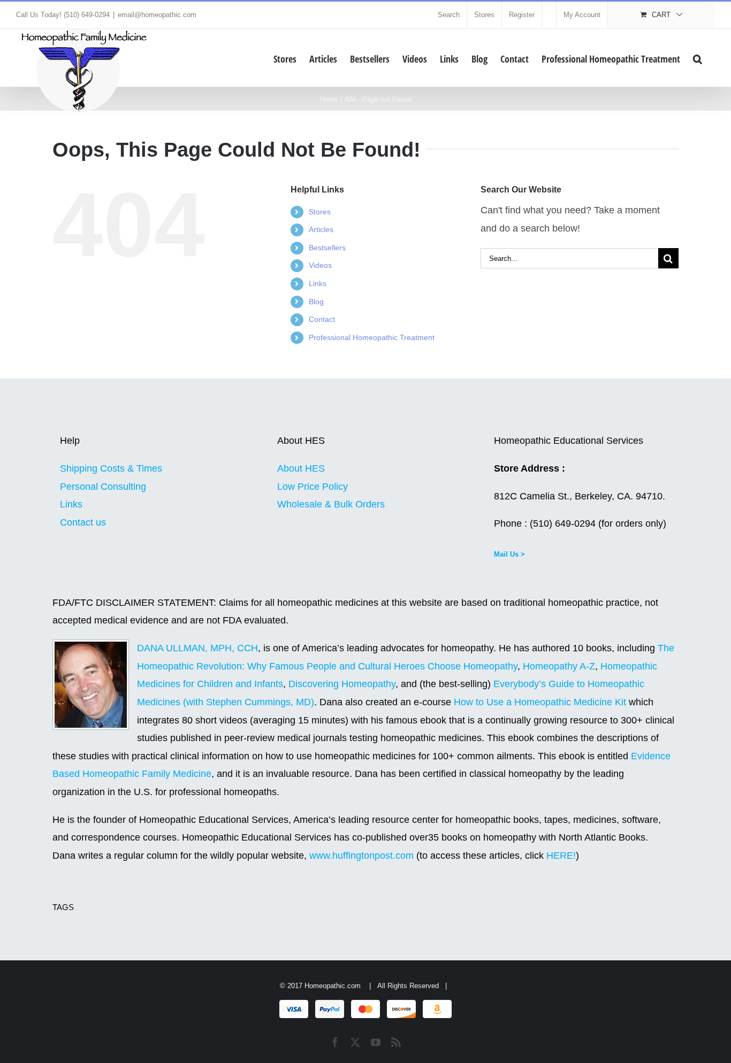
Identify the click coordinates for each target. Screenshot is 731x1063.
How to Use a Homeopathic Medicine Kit (540, 702)
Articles (321, 229)
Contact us (83, 522)
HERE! (561, 855)
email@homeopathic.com (157, 15)
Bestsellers (327, 247)
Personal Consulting (103, 486)
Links (317, 283)
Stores (320, 211)
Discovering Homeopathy (341, 684)
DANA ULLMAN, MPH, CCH (197, 648)
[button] (697, 58)
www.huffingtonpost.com (362, 855)
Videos (320, 265)
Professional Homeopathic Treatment (372, 337)
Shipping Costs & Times (111, 468)
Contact (322, 319)
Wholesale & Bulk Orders (331, 504)
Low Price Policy (312, 486)
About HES (301, 468)
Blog (316, 301)
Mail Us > (509, 554)
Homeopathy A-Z (559, 666)
